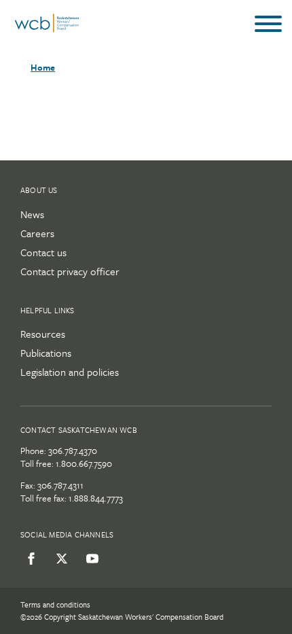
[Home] (47, 29)
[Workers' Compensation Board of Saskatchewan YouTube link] (90, 558)
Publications (45, 352)
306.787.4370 (72, 450)
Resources (42, 333)
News (32, 214)
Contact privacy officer (70, 271)
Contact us (43, 252)
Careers (37, 233)
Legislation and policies (69, 371)
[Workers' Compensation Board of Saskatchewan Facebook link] (29, 558)
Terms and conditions (55, 604)
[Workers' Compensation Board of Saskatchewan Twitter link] (59, 558)
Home (43, 67)
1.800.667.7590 (84, 463)
